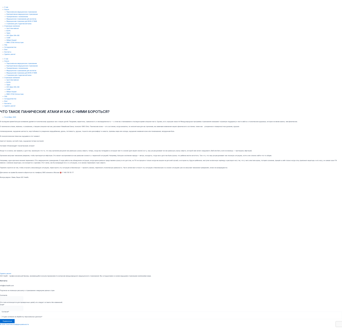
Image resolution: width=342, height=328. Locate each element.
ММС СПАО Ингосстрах (15, 42)
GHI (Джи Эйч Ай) (12, 35)
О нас (6, 7)
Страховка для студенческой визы (18, 24)
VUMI (8, 38)
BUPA (8, 31)
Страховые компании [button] (12, 26)
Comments (3, 295)
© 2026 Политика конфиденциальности (14, 324)
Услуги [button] (6, 9)
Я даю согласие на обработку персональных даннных (22, 317)
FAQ (5, 45)
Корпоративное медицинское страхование (22, 14)
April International (12, 28)
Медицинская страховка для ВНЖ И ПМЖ (21, 21)
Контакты (7, 52)
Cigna (8, 33)
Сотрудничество (10, 47)
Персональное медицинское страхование (21, 12)
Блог (6, 49)
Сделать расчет (10, 54)
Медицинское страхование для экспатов (21, 19)
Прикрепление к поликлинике (17, 16)
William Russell (11, 40)
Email (2, 305)
